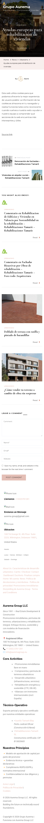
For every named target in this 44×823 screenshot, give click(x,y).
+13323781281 (22, 499)
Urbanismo (21, 25)
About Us (7, 568)
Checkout (26, 572)
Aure (26, 79)
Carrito (17, 572)
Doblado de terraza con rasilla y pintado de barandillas (22, 333)
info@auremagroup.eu (16, 652)
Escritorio (19, 575)
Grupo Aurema (16, 7)
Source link (7, 134)
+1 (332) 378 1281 (14, 649)
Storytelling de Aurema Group (17, 589)
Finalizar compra (32, 575)
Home (6, 578)
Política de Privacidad (13, 787)
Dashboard (9, 575)
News (23, 578)
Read (35, 238)
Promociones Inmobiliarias (26, 585)
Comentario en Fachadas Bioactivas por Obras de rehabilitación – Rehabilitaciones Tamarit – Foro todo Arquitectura (19, 269)
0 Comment (22, 48)
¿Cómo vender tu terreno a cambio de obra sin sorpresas (20, 391)
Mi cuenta (14, 578)
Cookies (6, 791)
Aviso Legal (8, 784)
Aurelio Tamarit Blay (24, 720)
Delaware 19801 (28, 537)
